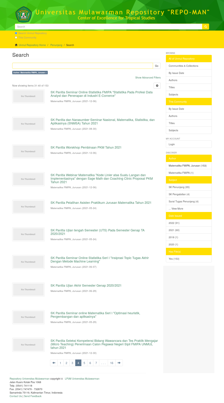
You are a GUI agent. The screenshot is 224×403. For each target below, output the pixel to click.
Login (172, 144)
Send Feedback (32, 396)
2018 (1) (173, 237)
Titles (172, 87)
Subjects (173, 94)
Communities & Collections (183, 65)
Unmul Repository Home (32, 45)
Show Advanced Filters (148, 77)
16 (111, 363)
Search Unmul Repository (32, 33)
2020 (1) (173, 244)
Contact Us (16, 396)
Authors (173, 80)
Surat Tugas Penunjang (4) (184, 201)
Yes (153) (174, 258)
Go (156, 65)
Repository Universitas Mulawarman (30, 378)
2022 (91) (174, 223)
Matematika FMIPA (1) (181, 172)
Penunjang (56, 45)
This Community (27, 37)
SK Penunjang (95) (179, 187)
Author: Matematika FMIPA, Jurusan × (30, 72)
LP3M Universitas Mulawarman (82, 378)
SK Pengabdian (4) (179, 194)
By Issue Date (176, 73)
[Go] (205, 27)
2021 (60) (174, 230)
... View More (176, 208)
